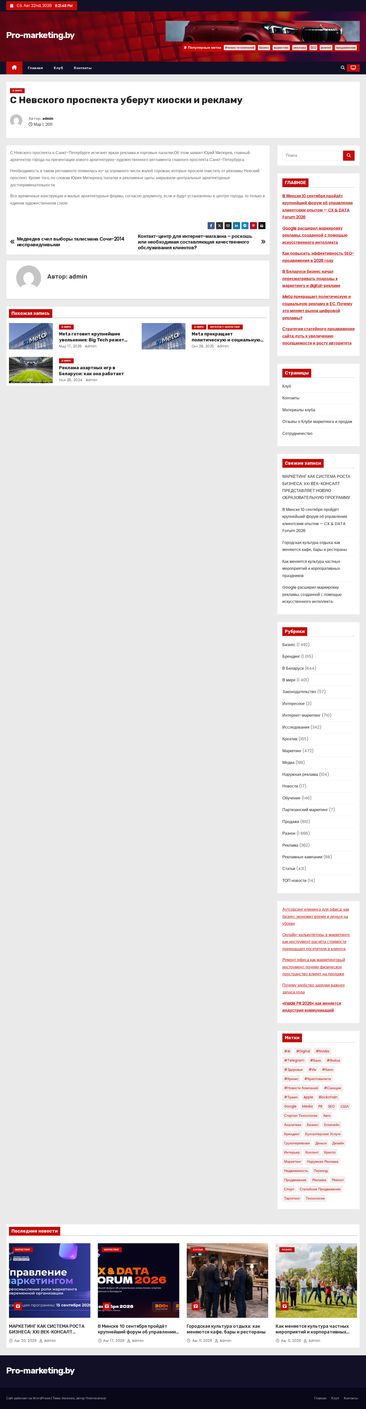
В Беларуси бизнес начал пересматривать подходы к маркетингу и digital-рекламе (311, 279)
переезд (321, 1170)
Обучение (291, 798)
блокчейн (332, 1124)
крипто (330, 1152)
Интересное (293, 703)
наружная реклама (322, 1161)
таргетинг (292, 1198)
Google (290, 1106)
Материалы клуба (298, 410)
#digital (303, 1051)
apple (308, 1097)
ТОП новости (294, 880)
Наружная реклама (300, 774)
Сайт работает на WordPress (28, 1398)
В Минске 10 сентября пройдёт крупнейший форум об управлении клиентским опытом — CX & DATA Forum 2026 (137, 1335)
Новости (290, 786)
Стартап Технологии (300, 1115)
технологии (315, 1198)
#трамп (291, 1097)
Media (307, 1106)
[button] (343, 68)
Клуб (58, 67)
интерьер (292, 1152)
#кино (327, 1069)
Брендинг (291, 656)
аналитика (292, 1124)
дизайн (338, 1143)
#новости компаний (239, 47)
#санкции (332, 1087)
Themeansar (95, 1398)
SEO (313, 47)
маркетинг (281, 47)
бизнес (264, 47)
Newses (68, 1398)
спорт (289, 1189)
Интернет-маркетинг (225, 327)
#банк (315, 1060)
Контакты (83, 67)
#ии (312, 1069)
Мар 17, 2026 (70, 346)
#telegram (294, 1060)
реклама (299, 47)
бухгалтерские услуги (323, 1133)
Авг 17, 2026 (114, 1340)
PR (320, 1106)
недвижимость (296, 1170)
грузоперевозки (297, 1143)
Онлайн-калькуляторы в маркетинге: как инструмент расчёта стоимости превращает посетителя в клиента (316, 942)
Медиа (288, 762)
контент (311, 1152)
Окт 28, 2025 (203, 346)
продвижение (346, 47)
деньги (321, 1143)
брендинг (292, 1133)
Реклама (290, 845)
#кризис (291, 1078)
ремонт (326, 47)
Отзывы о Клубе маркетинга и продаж (317, 421)
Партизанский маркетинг (305, 810)
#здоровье (293, 1069)
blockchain (328, 1097)
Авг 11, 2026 (202, 1340)
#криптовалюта (317, 1078)
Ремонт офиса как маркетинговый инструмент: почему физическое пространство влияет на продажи (313, 967)
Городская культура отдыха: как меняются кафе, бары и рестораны (226, 1329)
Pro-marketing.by (40, 35)
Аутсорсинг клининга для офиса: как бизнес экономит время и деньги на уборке (315, 916)
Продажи (290, 822)
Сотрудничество (297, 433)
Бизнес (289, 645)
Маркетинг (292, 751)
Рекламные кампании (302, 857)
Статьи (288, 868)
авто (327, 1115)
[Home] (14, 68)
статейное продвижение (320, 1189)
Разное (289, 833)
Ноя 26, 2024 (71, 379)
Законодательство (299, 692)
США (345, 1106)
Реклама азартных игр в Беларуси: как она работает (91, 370)
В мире (17, 90)
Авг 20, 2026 (26, 1340)
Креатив (290, 739)
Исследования (295, 727)
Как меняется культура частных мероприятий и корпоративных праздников (311, 569)
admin (47, 119)
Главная (35, 67)
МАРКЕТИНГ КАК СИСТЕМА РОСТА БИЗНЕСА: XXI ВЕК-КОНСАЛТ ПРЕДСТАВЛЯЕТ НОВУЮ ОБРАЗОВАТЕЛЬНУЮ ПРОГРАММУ (46, 1335)
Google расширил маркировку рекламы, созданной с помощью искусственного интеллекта (315, 235)
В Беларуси (293, 668)
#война (333, 1060)
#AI (287, 1051)
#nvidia (322, 1051)
